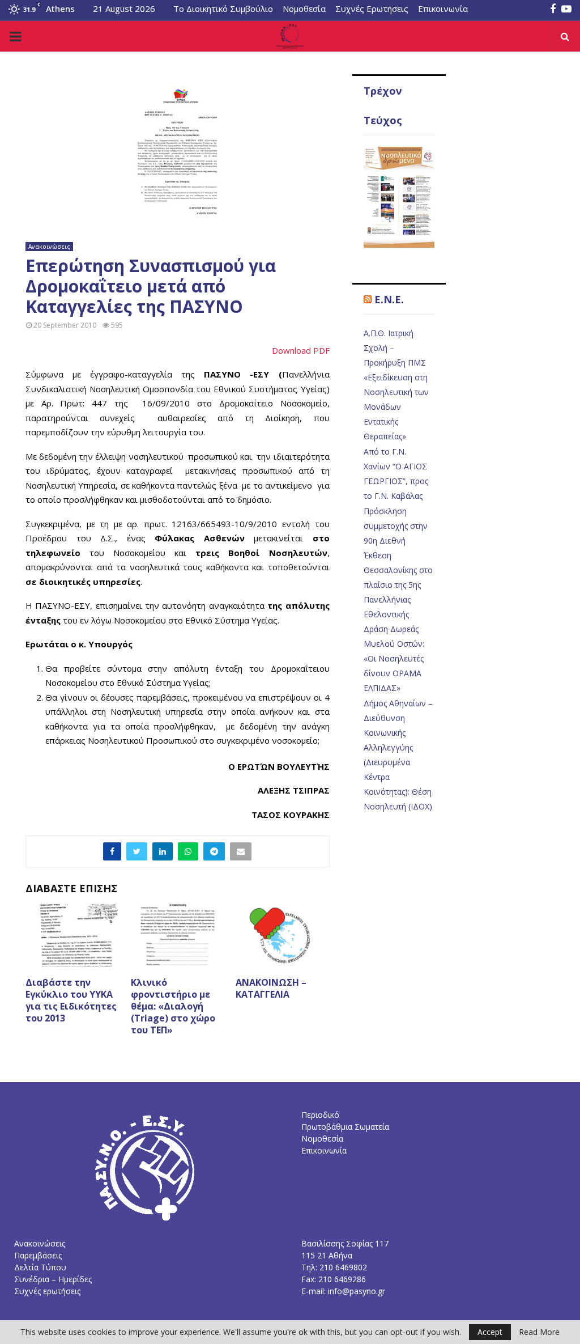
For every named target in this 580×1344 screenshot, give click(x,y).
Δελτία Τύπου (40, 1267)
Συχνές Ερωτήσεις (371, 8)
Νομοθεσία (304, 8)
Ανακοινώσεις (49, 247)
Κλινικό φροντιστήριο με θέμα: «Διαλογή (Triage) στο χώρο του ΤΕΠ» (173, 1006)
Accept (489, 1331)
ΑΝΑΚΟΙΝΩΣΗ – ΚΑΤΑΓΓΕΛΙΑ (271, 988)
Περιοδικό (320, 1114)
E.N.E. (389, 299)
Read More (539, 1332)
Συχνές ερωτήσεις (47, 1291)
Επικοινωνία (443, 8)
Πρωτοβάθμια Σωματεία (345, 1126)
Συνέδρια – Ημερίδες (53, 1279)
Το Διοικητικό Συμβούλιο (223, 8)
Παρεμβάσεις (38, 1255)
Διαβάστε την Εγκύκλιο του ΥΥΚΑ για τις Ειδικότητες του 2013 (71, 1000)
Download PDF (301, 350)
